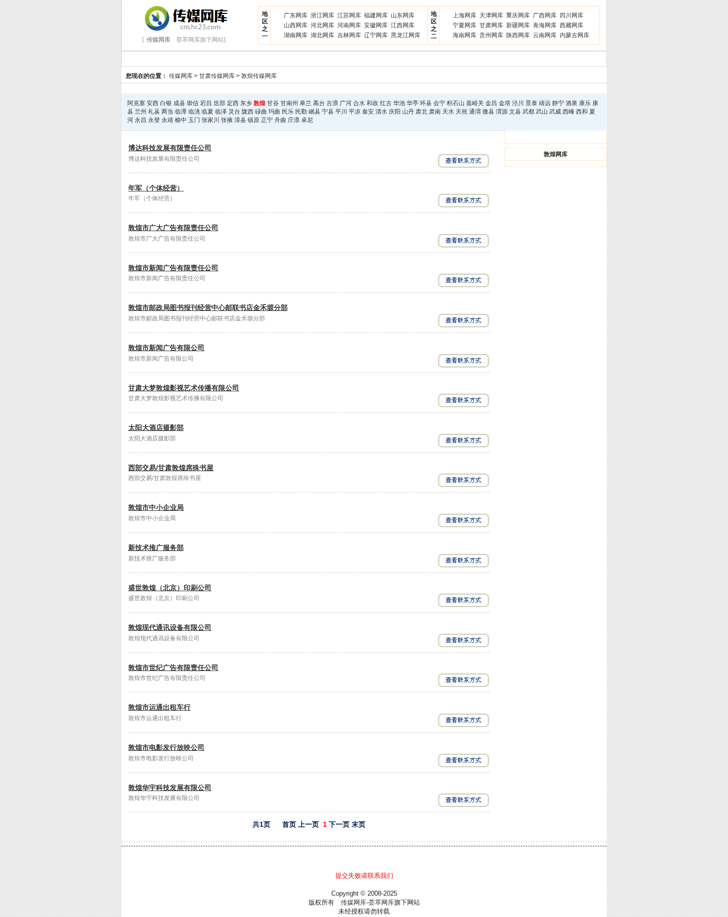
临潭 (181, 111)
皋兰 (306, 103)
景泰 (531, 103)
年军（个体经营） (156, 188)
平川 (341, 111)
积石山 (456, 103)
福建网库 (376, 15)
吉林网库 (349, 35)
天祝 (462, 111)
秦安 (368, 111)
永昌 (141, 120)
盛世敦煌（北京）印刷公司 (169, 588)
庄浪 (294, 120)
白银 (166, 103)
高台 (319, 103)
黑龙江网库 (405, 35)
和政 (372, 103)
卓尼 (307, 120)
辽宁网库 (376, 35)
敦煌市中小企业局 (156, 507)
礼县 (154, 111)
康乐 (585, 103)
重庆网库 (518, 15)
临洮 (194, 111)
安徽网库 (376, 25)
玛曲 (274, 111)
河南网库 (349, 25)
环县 (426, 103)
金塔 (505, 103)
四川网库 (571, 15)
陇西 (248, 111)
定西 (233, 103)
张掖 (227, 120)
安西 (152, 103)
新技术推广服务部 (156, 547)
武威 (555, 111)
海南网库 (464, 35)
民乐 (288, 111)
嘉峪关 (475, 103)
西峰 (568, 111)
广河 (346, 103)
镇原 (254, 120)
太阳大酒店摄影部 (156, 427)
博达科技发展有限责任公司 (169, 148)
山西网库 (296, 25)
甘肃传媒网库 (217, 75)
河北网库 (322, 25)
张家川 (210, 120)
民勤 (301, 111)
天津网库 (491, 15)
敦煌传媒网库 (259, 75)
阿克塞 (136, 103)
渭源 (502, 111)
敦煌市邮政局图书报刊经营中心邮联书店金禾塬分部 (208, 307)
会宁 (439, 103)
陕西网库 (518, 35)
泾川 (518, 103)
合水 (359, 103)
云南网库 (545, 35)
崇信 (193, 103)
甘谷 (273, 103)
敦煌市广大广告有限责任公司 (173, 228)
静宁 (558, 103)
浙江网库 (322, 15)
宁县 (328, 111)
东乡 (246, 103)
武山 (542, 111)
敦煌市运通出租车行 (159, 707)
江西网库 (403, 25)
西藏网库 (571, 25)
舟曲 (280, 120)
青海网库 (545, 25)
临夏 (207, 111)
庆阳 (395, 111)
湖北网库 (322, 35)
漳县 (240, 120)
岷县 (314, 111)
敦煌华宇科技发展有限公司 (169, 788)
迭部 (219, 103)
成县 (179, 103)
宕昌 (206, 103)
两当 (167, 111)
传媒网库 (181, 75)
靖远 (545, 103)
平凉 (355, 111)
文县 (515, 111)
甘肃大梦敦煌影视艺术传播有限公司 (183, 388)
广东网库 (296, 15)
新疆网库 (518, 25)
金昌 (491, 103)
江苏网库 (349, 15)
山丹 (408, 111)
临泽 (221, 111)
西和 (582, 111)
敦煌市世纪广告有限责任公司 (173, 668)
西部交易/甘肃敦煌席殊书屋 (170, 468)
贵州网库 (491, 35)
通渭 (475, 111)
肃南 (435, 111)
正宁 (267, 120)
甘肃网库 (491, 25)
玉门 (194, 120)
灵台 (234, 111)
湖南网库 (296, 35)
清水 (381, 111)
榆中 (181, 120)
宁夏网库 (464, 25)
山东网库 (403, 15)
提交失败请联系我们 (364, 875)
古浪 (332, 103)
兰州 (141, 111)
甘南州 (289, 103)
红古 (386, 103)
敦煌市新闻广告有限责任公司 (173, 268)
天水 (448, 111)
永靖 (167, 120)
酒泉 (571, 103)
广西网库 (545, 15)
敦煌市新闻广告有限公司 (166, 348)
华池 (399, 103)
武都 (528, 111)
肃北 (421, 111)
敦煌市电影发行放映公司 (166, 747)
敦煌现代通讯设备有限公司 (169, 627)
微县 (488, 111)
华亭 (412, 103)
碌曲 (261, 111)
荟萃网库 (381, 902)
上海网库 (464, 15)
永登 (154, 120)
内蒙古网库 (574, 35)
